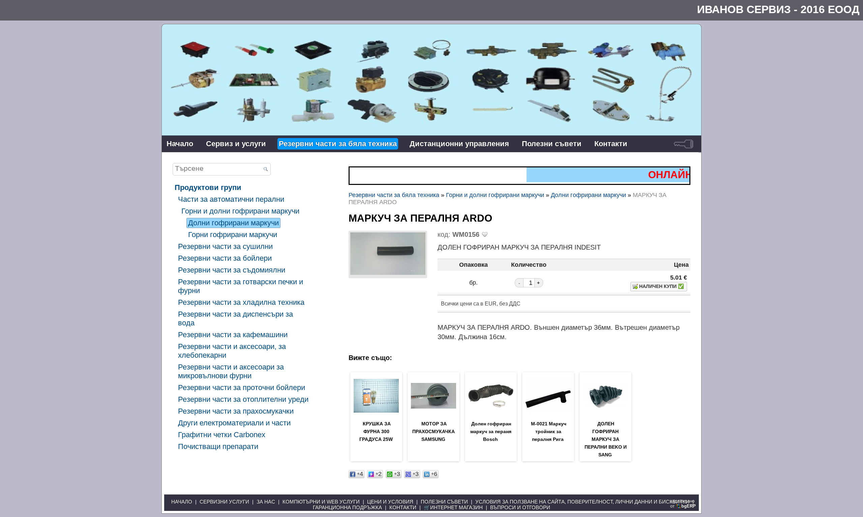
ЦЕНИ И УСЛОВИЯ (390, 502)
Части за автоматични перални (231, 199)
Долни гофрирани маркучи (233, 223)
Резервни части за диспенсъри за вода (235, 318)
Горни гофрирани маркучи (232, 234)
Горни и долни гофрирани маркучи (240, 211)
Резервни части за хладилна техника (241, 302)
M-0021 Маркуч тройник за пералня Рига (548, 431)
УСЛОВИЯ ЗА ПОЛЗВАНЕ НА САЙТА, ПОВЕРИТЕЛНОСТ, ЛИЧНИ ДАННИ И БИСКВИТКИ (582, 502)
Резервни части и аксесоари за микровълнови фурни (231, 371)
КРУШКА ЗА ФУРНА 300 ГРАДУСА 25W (376, 431)
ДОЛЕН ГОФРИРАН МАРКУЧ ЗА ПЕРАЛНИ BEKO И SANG (606, 439)
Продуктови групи (208, 187)
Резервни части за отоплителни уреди (243, 399)
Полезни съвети (552, 143)
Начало (180, 143)
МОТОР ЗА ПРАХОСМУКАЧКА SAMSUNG (433, 431)
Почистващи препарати (218, 446)
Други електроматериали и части (234, 423)
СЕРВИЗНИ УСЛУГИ (224, 502)
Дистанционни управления (459, 143)
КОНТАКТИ (402, 507)
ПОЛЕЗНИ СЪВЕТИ (444, 502)
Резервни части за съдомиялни (231, 270)
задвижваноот (683, 503)
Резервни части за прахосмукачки (236, 411)
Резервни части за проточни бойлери (241, 387)
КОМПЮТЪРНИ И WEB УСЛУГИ (321, 502)
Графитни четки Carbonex (221, 434)
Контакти (610, 143)
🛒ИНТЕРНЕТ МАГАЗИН (453, 507)
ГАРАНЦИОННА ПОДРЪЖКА (347, 507)
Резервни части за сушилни (225, 246)
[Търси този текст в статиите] (265, 169)
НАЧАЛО (181, 502)
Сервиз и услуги (236, 143)
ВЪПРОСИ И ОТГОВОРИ (520, 507)
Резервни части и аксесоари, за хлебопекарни (232, 350)
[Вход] (683, 144)
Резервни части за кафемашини (233, 334)
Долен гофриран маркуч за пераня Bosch (490, 431)
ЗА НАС (266, 502)
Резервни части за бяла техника (338, 143)
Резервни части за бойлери (225, 258)
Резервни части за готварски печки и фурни (240, 286)
